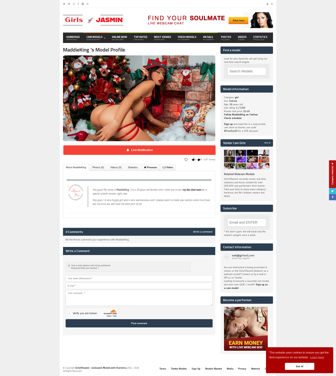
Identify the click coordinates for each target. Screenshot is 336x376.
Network (255, 368)
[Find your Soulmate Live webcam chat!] (209, 13)
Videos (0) (116, 167)
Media (230, 368)
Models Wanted (213, 368)
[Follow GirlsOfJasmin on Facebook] (78, 4)
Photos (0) (98, 167)
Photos (226, 38)
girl (237, 97)
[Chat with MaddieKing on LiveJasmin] (139, 60)
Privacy (242, 368)
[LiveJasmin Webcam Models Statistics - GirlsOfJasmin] (93, 16)
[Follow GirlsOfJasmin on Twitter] (69, 4)
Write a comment (203, 231)
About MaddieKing (76, 167)
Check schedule (233, 118)
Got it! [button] (299, 366)
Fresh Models (187, 38)
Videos (242, 38)
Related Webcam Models (239, 174)
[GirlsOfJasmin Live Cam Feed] (88, 4)
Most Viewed (162, 38)
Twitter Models (179, 368)
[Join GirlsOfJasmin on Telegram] (83, 4)
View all (267, 143)
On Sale (208, 38)
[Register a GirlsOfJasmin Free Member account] (267, 4)
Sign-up (228, 124)
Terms (162, 368)
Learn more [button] (317, 357)
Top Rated (140, 38)
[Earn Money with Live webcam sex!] (246, 308)
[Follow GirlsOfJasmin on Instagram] (74, 4)
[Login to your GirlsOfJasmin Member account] (272, 4)
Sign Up (196, 368)
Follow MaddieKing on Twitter (241, 114)
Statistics (260, 38)
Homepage (73, 38)
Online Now (119, 38)
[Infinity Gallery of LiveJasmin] (64, 4)
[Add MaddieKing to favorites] (186, 159)
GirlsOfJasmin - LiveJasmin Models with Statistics (101, 367)
